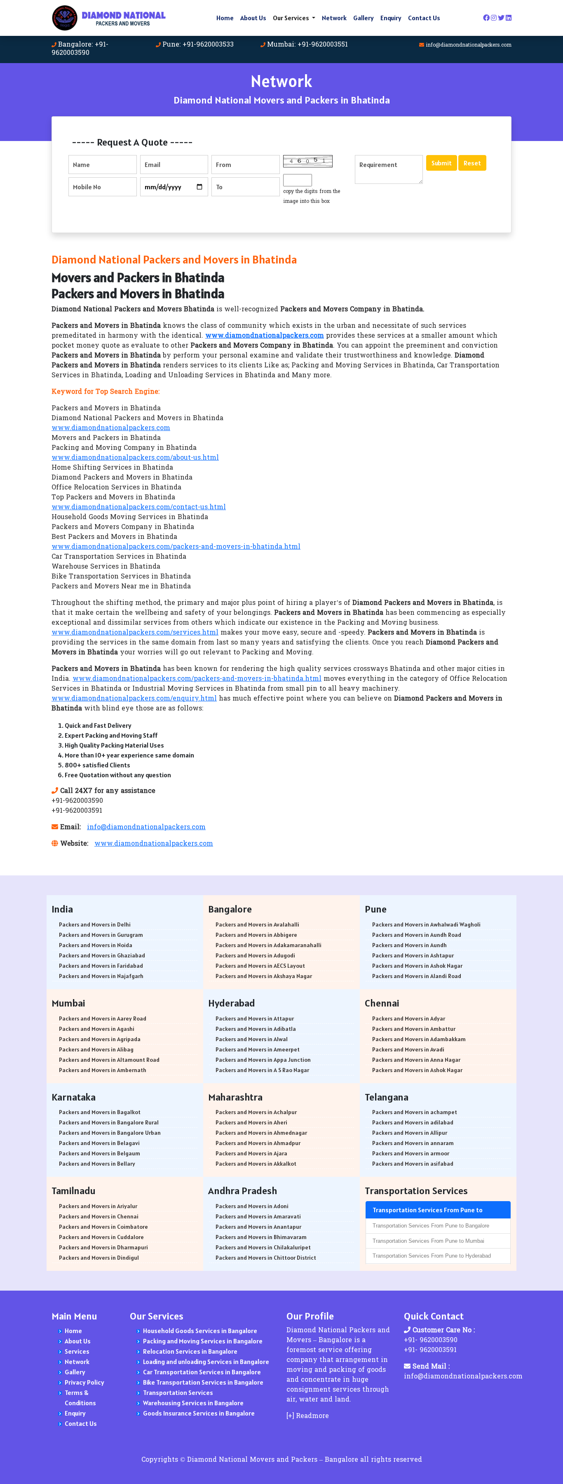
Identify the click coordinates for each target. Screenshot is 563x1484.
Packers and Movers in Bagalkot (100, 1112)
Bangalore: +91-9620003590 (80, 49)
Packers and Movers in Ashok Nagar (417, 965)
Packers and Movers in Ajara (251, 1153)
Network (334, 18)
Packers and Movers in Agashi (96, 1028)
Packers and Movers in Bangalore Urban (110, 1132)
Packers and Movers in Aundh (409, 945)
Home (225, 18)
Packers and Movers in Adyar (408, 1018)
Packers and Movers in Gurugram (101, 934)
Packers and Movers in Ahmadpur (258, 1143)
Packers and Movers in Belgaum (99, 1153)
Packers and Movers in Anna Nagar (416, 1059)
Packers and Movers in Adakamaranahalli (268, 945)
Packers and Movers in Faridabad (101, 965)
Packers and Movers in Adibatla (256, 1028)
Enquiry (390, 18)
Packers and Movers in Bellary (97, 1163)
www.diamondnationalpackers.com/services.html (135, 633)
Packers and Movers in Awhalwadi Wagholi (426, 924)
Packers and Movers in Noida (95, 945)
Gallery (363, 18)
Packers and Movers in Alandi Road (416, 976)
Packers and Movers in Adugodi (255, 955)
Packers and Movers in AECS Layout (260, 965)
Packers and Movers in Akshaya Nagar (264, 976)
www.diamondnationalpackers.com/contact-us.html (139, 508)
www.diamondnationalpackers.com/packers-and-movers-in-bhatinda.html (176, 547)
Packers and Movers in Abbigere (256, 934)
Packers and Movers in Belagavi (99, 1143)
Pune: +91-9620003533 (198, 45)
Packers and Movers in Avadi (408, 1049)
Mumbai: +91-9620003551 (307, 45)
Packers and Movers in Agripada (100, 1039)
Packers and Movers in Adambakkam (419, 1039)
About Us (253, 18)
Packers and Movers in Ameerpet (258, 1049)
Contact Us (424, 18)
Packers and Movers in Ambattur (413, 1028)
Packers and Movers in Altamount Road (109, 1059)
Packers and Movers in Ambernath (102, 1070)
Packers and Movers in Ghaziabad (102, 955)
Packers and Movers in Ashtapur (413, 955)
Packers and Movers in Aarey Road (102, 1018)
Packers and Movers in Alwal (252, 1039)
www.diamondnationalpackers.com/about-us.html (135, 458)
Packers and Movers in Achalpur (256, 1112)
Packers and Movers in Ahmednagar (261, 1132)
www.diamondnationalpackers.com (111, 428)
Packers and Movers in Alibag (96, 1049)
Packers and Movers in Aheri (251, 1122)
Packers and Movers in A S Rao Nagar (262, 1070)
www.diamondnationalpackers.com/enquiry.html (134, 699)
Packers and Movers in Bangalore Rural (109, 1122)
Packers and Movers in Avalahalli (257, 924)
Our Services (291, 18)
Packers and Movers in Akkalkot (256, 1163)
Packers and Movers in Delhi (95, 924)
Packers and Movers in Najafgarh (101, 976)
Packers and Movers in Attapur (255, 1018)
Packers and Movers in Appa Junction (263, 1059)
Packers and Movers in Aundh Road (416, 934)
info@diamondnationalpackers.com (468, 45)
